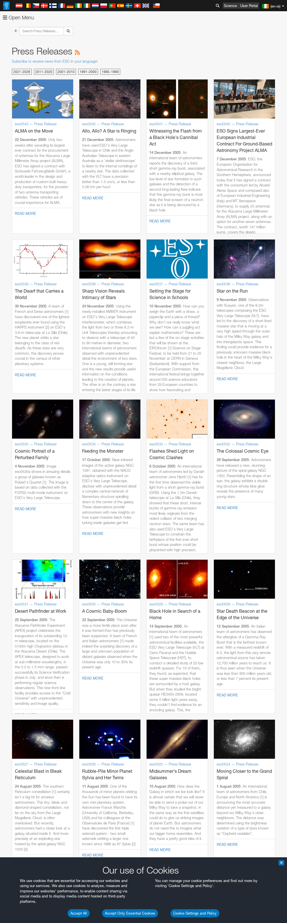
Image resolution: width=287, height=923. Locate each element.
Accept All (78, 913)
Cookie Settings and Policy (195, 913)
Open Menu (20, 17)
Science (230, 5)
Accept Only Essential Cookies (130, 913)
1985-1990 (110, 72)
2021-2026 (21, 72)
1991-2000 (88, 72)
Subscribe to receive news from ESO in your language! (55, 61)
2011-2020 (43, 72)
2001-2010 (66, 72)
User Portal (249, 5)
